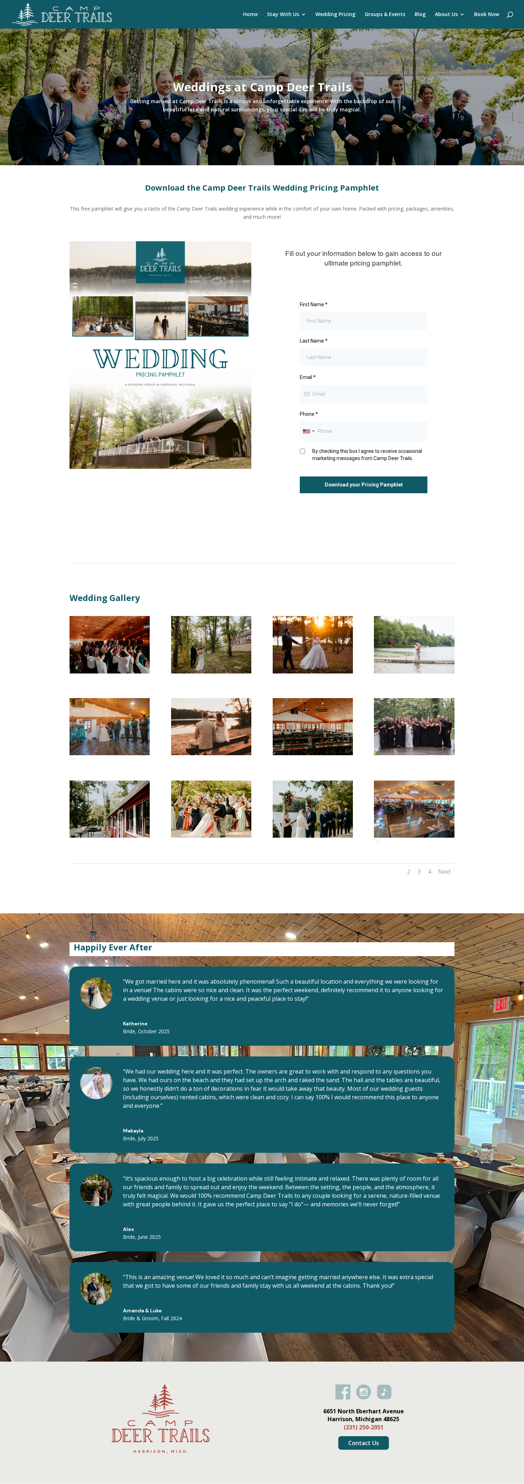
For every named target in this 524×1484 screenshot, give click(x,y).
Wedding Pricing (335, 14)
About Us (446, 14)
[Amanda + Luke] (211, 671)
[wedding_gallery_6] (313, 835)
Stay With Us (283, 14)
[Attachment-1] (211, 753)
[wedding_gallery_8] (414, 671)
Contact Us (363, 1443)
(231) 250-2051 (364, 1427)
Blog (420, 14)
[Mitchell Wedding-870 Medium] (414, 753)
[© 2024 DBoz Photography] (110, 753)
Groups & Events (385, 14)
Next (444, 871)
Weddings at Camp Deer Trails (262, 87)
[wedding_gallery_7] (110, 671)
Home (250, 14)
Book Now (486, 14)
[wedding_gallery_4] (211, 835)
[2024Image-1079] (313, 671)
